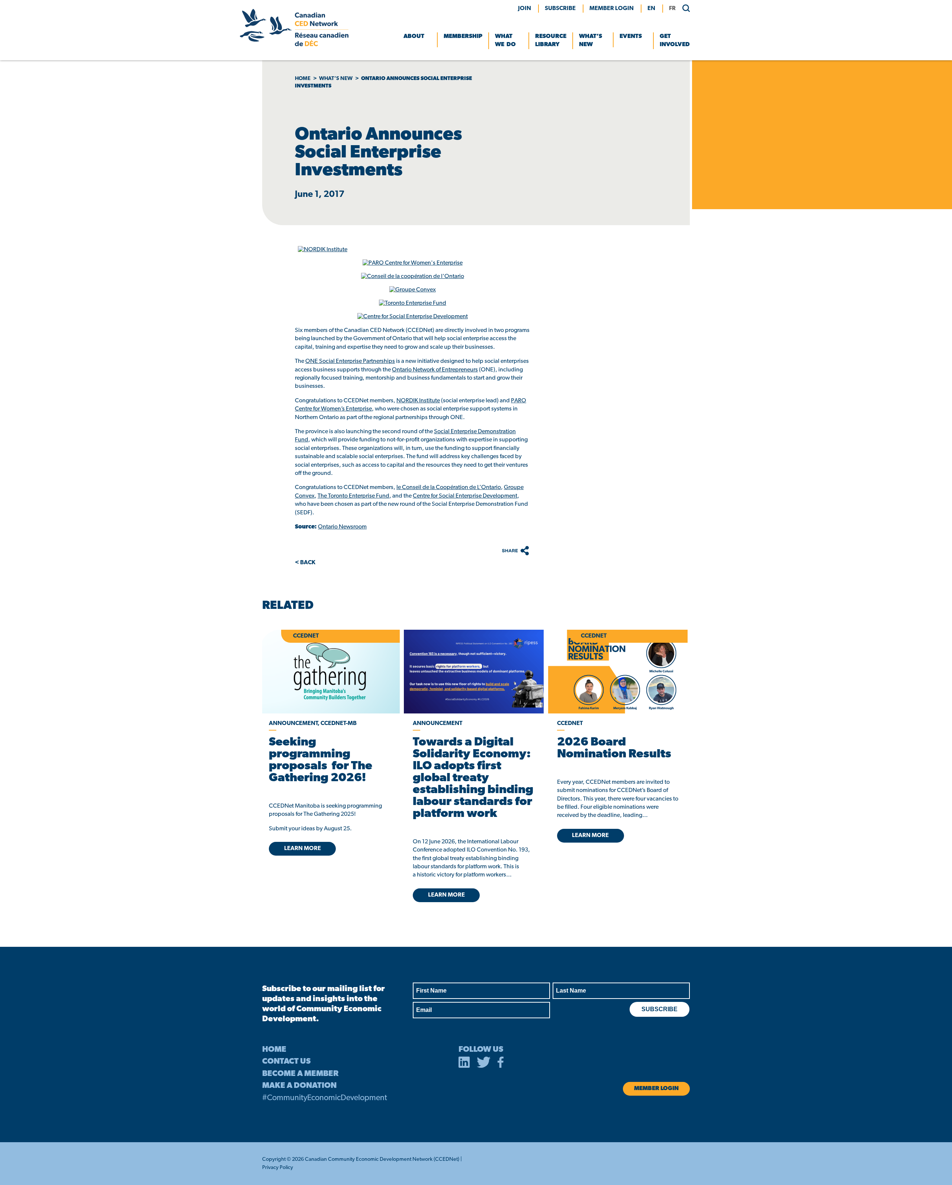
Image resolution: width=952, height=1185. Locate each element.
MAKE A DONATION (299, 1086)
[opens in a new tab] (473, 671)
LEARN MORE (302, 849)
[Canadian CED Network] (294, 45)
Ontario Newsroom (342, 527)
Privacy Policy (277, 1167)
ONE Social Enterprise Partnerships (350, 361)
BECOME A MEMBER (300, 1074)
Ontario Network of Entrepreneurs (435, 370)
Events (631, 36)
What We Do (505, 40)
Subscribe (560, 9)
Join (524, 9)
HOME (274, 1050)
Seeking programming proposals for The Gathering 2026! (320, 760)
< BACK (305, 563)
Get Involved (675, 40)
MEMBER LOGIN (611, 9)
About (413, 36)
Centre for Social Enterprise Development (465, 496)
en (651, 9)
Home (303, 79)
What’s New (590, 40)
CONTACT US (286, 1062)
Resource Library (550, 40)
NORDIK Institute (418, 401)
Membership (463, 36)
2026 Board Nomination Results (614, 748)
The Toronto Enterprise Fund (353, 496)
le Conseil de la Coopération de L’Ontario (448, 488)
